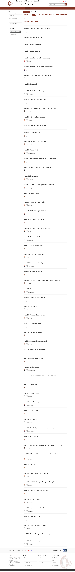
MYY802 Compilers (30, 306)
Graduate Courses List (13, 23)
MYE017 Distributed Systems (33, 402)
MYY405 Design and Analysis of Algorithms (39, 185)
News (12, 8)
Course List (12, 16)
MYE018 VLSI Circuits (31, 410)
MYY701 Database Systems (33, 271)
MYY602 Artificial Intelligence (34, 254)
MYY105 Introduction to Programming (37, 58)
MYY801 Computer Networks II (34, 298)
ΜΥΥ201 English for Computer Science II (37, 75)
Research (31, 8)
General (11, 21)
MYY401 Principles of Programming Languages (40, 159)
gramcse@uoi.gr (12, 565)
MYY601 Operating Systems (33, 245)
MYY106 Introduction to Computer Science (38, 67)
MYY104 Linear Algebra (32, 51)
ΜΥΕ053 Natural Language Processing (37, 534)
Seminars (41, 559)
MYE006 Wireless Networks (33, 358)
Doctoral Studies (11, 24)
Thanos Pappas (56, 570)
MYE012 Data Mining (31, 384)
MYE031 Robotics (29, 464)
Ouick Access (42, 8)
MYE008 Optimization (31, 367)
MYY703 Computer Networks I (34, 289)
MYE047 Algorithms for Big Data (35, 508)
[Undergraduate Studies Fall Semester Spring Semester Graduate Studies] (15, 31)
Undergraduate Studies (12, 13)
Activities (36, 8)
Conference (41, 562)
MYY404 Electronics (31, 176)
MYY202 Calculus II (30, 84)
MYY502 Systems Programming (35, 211)
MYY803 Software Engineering (34, 315)
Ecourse (54, 560)
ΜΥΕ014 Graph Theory (31, 393)
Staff (22, 8)
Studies (26, 8)
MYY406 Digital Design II (32, 193)
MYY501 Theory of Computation (35, 202)
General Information (13, 15)
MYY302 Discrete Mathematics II (35, 126)
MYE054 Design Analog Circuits (34, 541)
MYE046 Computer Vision (32, 499)
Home (50, 1)
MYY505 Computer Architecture (35, 237)
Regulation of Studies (13, 18)
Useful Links (60, 1)
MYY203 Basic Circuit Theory (34, 91)
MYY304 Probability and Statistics (35, 141)
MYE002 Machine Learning (33, 332)
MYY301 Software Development (34, 117)
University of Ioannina (56, 565)
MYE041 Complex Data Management (36, 490)
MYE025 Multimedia (31, 436)
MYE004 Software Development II (35, 341)
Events (41, 560)
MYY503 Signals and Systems (34, 219)
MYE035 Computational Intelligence (36, 473)
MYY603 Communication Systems (35, 263)
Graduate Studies (11, 20)
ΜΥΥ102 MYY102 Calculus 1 (33, 37)
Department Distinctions (28, 565)
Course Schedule (55, 557)
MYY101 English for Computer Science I (37, 28)
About (53, 1)
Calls (25, 563)
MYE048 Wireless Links (32, 516)
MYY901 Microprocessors (32, 324)
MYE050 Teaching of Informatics (35, 525)
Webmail (54, 563)
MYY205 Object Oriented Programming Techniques (41, 108)
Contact (56, 1)
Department (18, 8)
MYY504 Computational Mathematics (37, 228)
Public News (27, 559)
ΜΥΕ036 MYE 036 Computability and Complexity (40, 482)
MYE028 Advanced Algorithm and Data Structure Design (43, 445)
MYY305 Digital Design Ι (32, 150)
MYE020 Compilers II (31, 419)
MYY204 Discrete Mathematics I (35, 100)
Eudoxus (54, 562)
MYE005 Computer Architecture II (35, 350)
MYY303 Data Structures (32, 133)
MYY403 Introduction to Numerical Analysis (39, 167)
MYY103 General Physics (32, 44)
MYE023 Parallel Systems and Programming (39, 428)
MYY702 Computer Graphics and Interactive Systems (42, 280)
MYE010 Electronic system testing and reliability (40, 376)
